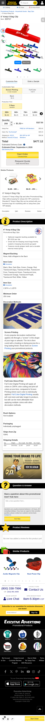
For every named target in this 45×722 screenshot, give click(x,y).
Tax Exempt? (13, 132)
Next (40, 69)
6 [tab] (22, 581)
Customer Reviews (15, 660)
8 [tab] (29, 581)
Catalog (7, 7)
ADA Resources (26, 663)
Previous (4, 69)
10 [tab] (36, 581)
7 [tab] (26, 581)
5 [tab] (19, 581)
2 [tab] (21, 77)
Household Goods (21, 11)
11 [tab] (40, 581)
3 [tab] (24, 77)
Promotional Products (7, 11)
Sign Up (34, 612)
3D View (21, 7)
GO (35, 3)
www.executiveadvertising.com (22, 699)
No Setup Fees (30, 660)
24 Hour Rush (35, 7)
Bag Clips (31, 11)
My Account (6, 658)
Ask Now (17, 519)
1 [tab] (17, 77)
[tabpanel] (8, 70)
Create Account (19, 658)
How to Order (32, 658)
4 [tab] (28, 77)
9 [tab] (33, 581)
